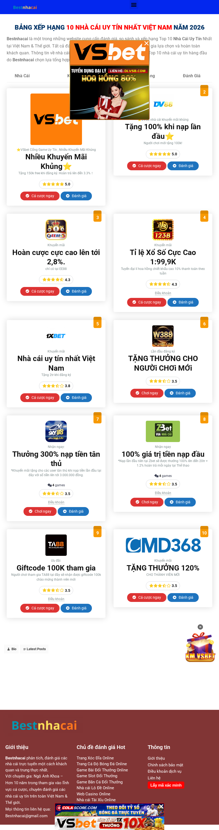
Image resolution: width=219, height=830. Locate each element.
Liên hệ (154, 778)
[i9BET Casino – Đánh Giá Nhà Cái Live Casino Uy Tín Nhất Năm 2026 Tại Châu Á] (56, 143)
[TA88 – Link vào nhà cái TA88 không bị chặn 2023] (56, 554)
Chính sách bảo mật (165, 765)
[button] (134, 4)
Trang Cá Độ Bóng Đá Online (102, 764)
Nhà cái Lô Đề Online (95, 788)
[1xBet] (56, 345)
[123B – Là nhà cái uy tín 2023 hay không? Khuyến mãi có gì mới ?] (163, 238)
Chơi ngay (149, 393)
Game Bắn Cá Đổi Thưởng (100, 782)
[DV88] (163, 113)
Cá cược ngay (42, 196)
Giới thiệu (156, 758)
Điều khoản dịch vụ (164, 771)
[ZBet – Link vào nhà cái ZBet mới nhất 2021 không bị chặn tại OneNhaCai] (163, 440)
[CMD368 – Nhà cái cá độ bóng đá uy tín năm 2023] (163, 554)
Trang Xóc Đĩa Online (95, 758)
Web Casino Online (93, 794)
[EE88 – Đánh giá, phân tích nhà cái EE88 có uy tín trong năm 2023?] (56, 238)
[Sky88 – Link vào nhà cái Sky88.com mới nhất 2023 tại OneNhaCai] (56, 440)
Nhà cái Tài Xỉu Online (96, 799)
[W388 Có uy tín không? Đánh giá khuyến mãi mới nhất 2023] (163, 345)
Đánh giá (79, 196)
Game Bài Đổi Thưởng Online (102, 770)
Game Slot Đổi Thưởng (97, 776)
